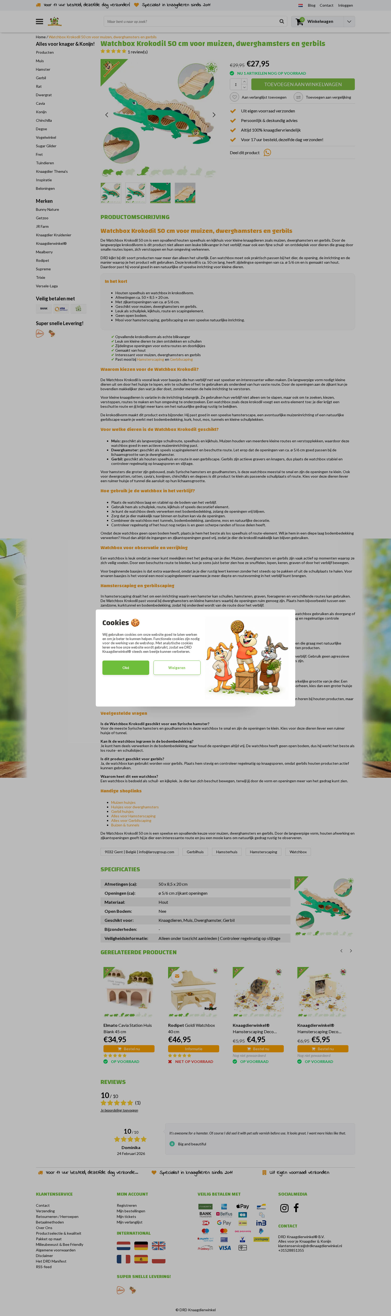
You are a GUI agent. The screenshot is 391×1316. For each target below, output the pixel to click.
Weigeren (176, 668)
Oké (125, 668)
